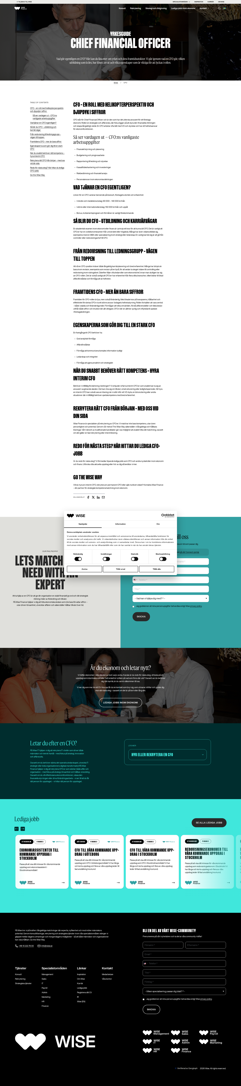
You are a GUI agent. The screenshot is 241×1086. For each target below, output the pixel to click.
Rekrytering (135, 8)
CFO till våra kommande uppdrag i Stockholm (97, 852)
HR (43, 1001)
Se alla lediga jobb (209, 823)
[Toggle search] (219, 8)
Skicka (141, 616)
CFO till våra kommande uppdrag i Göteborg (42, 852)
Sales (44, 978)
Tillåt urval (120, 569)
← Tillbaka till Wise (24, 2)
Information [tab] (120, 524)
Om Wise (221, 2)
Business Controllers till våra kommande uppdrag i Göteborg (205, 854)
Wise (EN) (81, 1001)
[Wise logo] (22, 8)
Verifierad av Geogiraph (187, 1068)
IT (42, 983)
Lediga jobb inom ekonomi (183, 8)
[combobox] (135, 580)
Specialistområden (180, 2)
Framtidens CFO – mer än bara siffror (46, 141)
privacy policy (196, 606)
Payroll (44, 987)
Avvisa (84, 569)
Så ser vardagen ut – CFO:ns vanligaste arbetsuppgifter (45, 117)
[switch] (106, 559)
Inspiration (198, 2)
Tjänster (20, 968)
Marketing (46, 996)
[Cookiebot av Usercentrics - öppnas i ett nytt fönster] (163, 516)
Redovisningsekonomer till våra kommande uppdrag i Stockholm (151, 854)
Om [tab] (158, 524)
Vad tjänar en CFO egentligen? (43, 122)
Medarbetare (107, 974)
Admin (44, 992)
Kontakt (203, 8)
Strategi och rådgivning (156, 8)
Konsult (122, 8)
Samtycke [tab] (83, 524)
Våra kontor (107, 978)
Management (47, 974)
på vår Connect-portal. (189, 552)
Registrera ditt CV (84, 992)
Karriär (211, 2)
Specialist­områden (54, 968)
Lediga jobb (82, 987)
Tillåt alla (157, 569)
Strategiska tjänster (23, 983)
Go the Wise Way (37, 174)
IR (78, 996)
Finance (45, 1005)
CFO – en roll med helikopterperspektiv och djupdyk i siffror (47, 110)
